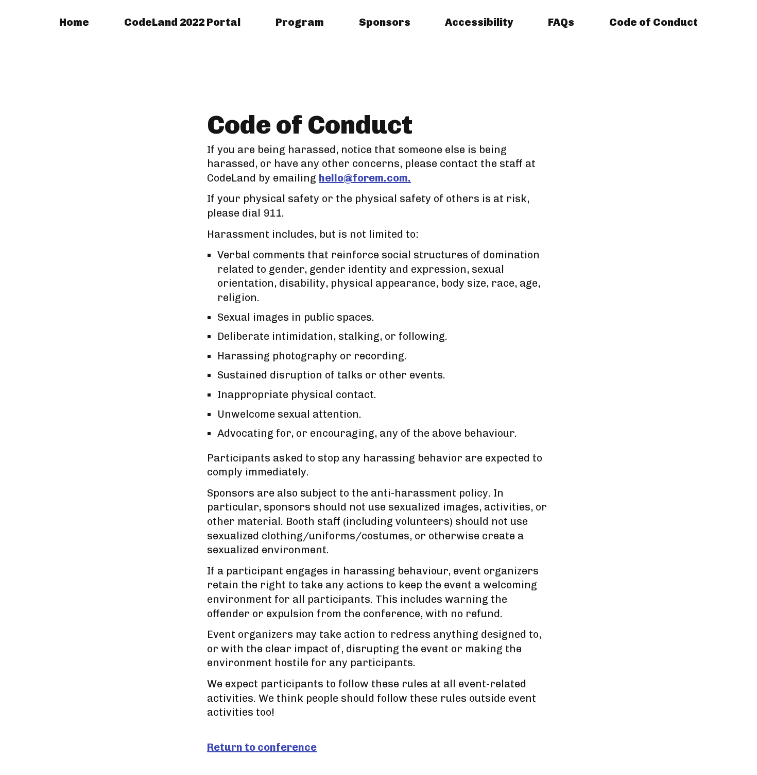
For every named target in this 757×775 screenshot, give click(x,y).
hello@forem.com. (365, 178)
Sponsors (384, 22)
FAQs (561, 22)
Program (300, 22)
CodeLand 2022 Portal (182, 22)
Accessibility (479, 22)
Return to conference (262, 747)
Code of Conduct (653, 22)
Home (74, 22)
